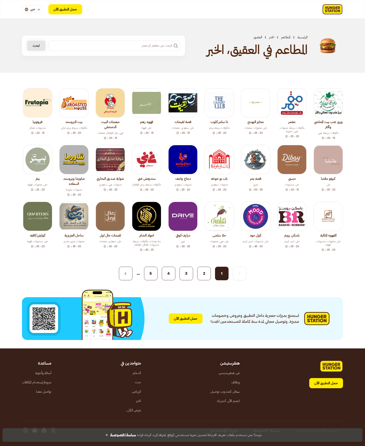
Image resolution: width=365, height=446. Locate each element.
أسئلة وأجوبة (43, 373)
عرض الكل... (133, 410)
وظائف (235, 382)
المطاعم (285, 37)
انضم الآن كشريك (228, 401)
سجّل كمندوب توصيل (225, 391)
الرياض (136, 391)
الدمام (137, 373)
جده (138, 382)
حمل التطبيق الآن (65, 9)
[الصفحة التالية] (125, 273)
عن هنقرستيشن (229, 373)
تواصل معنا (43, 391)
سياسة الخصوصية (123, 435)
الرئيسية (302, 37)
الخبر (271, 37)
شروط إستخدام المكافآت (36, 382)
